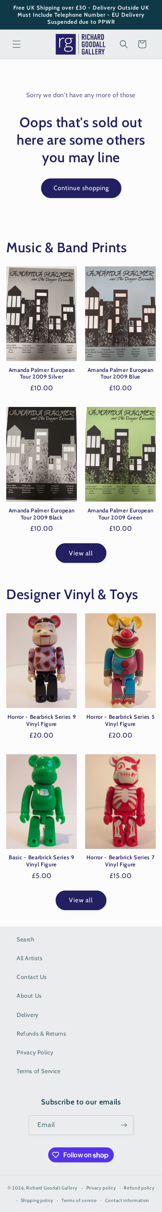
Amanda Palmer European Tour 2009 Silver (42, 373)
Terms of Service (39, 1071)
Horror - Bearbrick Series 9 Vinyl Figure (41, 720)
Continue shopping (81, 188)
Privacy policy (101, 1188)
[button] (16, 44)
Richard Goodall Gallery (51, 1188)
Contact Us (32, 977)
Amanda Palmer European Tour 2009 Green (121, 514)
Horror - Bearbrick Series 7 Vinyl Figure (120, 861)
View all (81, 553)
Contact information (127, 1200)
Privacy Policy (35, 1052)
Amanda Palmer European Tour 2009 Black (42, 514)
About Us (29, 995)
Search (26, 939)
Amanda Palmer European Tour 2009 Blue (121, 373)
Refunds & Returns (41, 1033)
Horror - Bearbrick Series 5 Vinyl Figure (120, 720)
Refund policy (139, 1188)
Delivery (28, 1015)
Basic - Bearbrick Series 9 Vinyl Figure (41, 861)
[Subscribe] (124, 1125)
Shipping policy (37, 1200)
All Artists (30, 958)
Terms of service (79, 1200)
